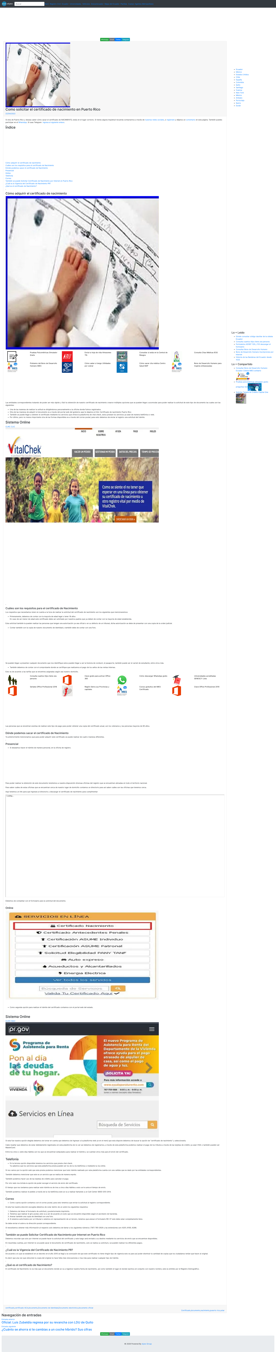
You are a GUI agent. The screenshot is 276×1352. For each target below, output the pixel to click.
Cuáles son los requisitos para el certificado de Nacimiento (29, 165)
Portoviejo (240, 100)
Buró (47, 4)
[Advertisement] (64, 23)
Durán (238, 106)
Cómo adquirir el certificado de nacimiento (23, 163)
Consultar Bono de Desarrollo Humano (251, 349)
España (239, 80)
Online (8, 173)
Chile (238, 77)
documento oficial (85, 1308)
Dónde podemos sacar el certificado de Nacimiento (26, 168)
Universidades (75, 4)
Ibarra (238, 103)
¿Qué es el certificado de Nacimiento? (21, 186)
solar (222, 1310)
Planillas (124, 4)
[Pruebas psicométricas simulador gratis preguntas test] (255, 387)
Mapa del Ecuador (112, 4)
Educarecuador (97, 4)
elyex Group (147, 1344)
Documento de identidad (48, 1308)
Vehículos (86, 4)
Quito (238, 85)
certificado (9, 1308)
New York (240, 93)
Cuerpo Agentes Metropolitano (141, 4)
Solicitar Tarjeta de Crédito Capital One (252, 392)
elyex (10, 3)
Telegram (125, 39)
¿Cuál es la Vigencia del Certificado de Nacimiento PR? (28, 183)
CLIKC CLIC (10, 426)
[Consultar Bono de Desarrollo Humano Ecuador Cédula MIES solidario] (243, 376)
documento (33, 1308)
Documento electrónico (68, 1308)
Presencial (9, 170)
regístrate (170, 120)
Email (112, 39)
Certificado (186, 1310)
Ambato (239, 98)
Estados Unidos (242, 74)
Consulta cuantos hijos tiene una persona (253, 342)
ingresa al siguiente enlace (53, 122)
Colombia (240, 82)
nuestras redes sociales (154, 120)
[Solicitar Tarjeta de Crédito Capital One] (241, 398)
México (239, 72)
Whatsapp (104, 39)
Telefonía (9, 176)
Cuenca (239, 90)
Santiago (239, 87)
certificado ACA (21, 1308)
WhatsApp (22, 122)
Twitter (118, 39)
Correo (8, 178)
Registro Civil (55, 4)
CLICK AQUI (10, 1021)
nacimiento (205, 1310)
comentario (190, 120)
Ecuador (65, 4)
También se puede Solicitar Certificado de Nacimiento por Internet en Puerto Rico (39, 181)
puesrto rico (215, 1310)
